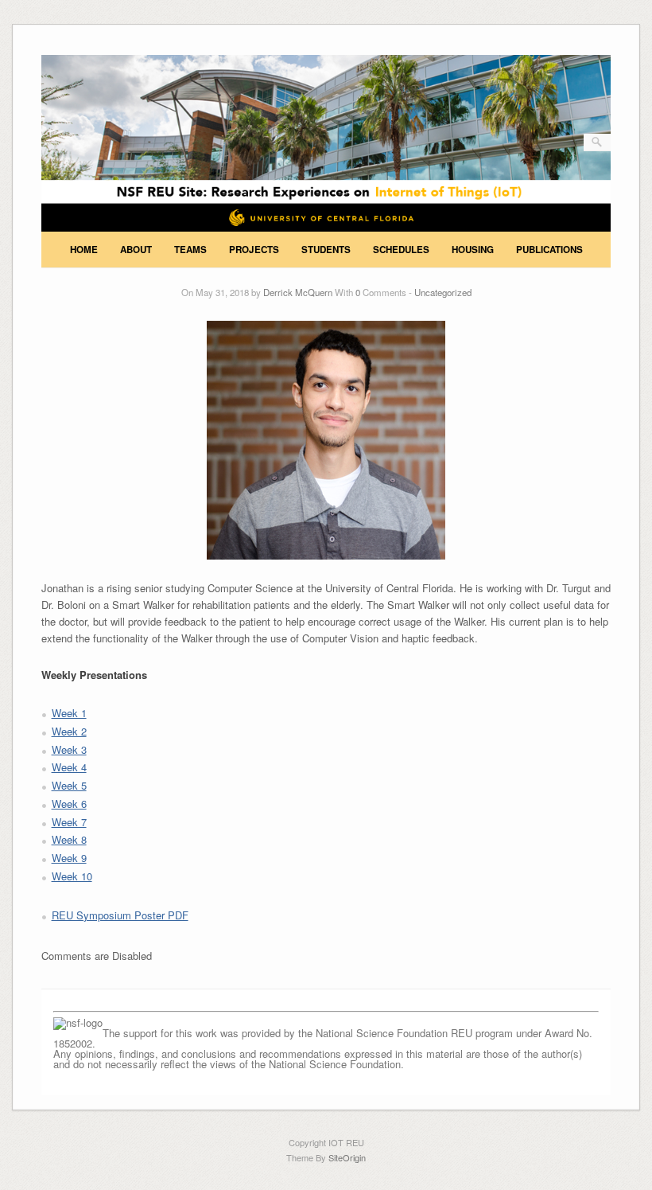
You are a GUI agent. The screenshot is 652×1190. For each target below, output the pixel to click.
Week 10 (72, 876)
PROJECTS (254, 249)
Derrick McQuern (297, 292)
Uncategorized (443, 292)
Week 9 (69, 857)
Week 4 (69, 766)
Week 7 (69, 821)
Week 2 (69, 731)
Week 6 (69, 803)
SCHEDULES (401, 249)
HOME (84, 249)
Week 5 (69, 785)
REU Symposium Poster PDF (120, 915)
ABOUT (136, 249)
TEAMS (190, 249)
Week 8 (69, 839)
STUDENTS (326, 249)
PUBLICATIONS (549, 249)
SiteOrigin (347, 1157)
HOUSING (473, 249)
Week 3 (69, 749)
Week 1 (69, 712)
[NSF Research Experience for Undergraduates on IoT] (326, 227)
